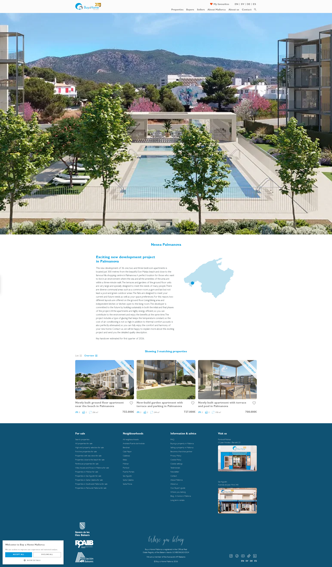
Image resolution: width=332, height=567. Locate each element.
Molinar (126, 463)
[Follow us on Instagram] (231, 556)
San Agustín (127, 476)
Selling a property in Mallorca (181, 447)
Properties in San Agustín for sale (88, 476)
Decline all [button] (47, 554)
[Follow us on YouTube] (243, 556)
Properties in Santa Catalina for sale (89, 480)
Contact (247, 10)
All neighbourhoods (131, 439)
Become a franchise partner (181, 451)
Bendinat (126, 447)
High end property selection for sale (89, 447)
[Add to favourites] (131, 403)
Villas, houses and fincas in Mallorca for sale (92, 467)
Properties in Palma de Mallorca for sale (90, 488)
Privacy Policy (175, 455)
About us (234, 10)
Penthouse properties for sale (86, 463)
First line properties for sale (86, 451)
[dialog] (33, 552)
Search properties (82, 439)
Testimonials (175, 467)
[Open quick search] (255, 9)
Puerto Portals (128, 471)
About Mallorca (217, 10)
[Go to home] (88, 6)
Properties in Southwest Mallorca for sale (91, 484)
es (254, 4)
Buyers (190, 10)
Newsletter (174, 471)
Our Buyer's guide (177, 488)
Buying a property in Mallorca (182, 443)
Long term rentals (177, 500)
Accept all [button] (18, 554)
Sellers (201, 10)
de (248, 4)
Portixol (126, 467)
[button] (33, 560)
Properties (177, 10)
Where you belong (178, 492)
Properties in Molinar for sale (86, 471)
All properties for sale (83, 443)
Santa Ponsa (127, 484)
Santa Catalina (128, 480)
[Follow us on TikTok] (249, 556)
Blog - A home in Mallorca (180, 496)
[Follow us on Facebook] (237, 556)
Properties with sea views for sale (88, 455)
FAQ (172, 439)
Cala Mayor (127, 451)
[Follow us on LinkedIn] (255, 556)
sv (242, 4)
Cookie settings (176, 463)
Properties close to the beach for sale (89, 459)
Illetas (125, 459)
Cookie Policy (175, 459)
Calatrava (126, 455)
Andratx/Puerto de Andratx (134, 443)
